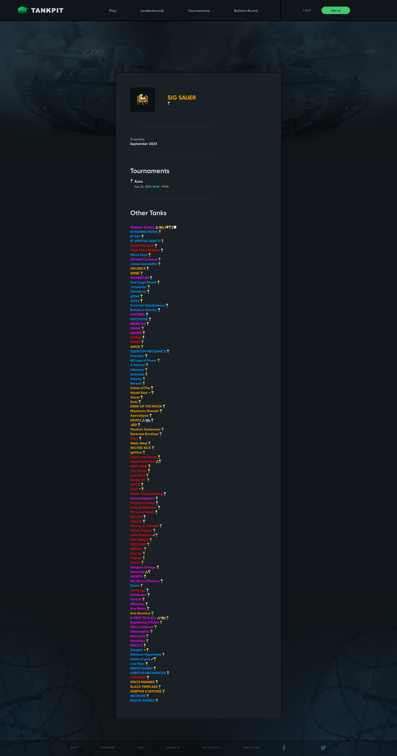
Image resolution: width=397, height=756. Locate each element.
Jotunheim (138, 287)
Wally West (139, 443)
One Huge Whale (143, 282)
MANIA (135, 328)
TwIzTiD (136, 521)
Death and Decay (144, 457)
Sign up (336, 10)
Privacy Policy (211, 747)
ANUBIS (136, 333)
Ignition (136, 452)
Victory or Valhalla (144, 526)
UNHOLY (137, 549)
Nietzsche (138, 636)
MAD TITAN (139, 466)
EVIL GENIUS (139, 540)
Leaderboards (152, 11)
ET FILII (135, 236)
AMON (135, 347)
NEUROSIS (138, 324)
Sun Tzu (136, 553)
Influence (137, 370)
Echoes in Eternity (144, 310)
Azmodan (138, 641)
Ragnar (136, 558)
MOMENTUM (140, 278)
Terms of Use (251, 747)
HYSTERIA (138, 314)
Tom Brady (139, 471)
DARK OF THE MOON (146, 406)
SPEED (135, 273)
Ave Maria (138, 608)
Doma (135, 585)
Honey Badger (141, 530)
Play (112, 11)
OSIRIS (135, 342)
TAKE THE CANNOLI (145, 250)
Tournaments (199, 11)
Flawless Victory (142, 227)
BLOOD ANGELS (142, 700)
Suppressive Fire (143, 461)
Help (140, 747)
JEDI (134, 425)
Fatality (136, 379)
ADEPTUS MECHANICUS (148, 673)
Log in (307, 10)
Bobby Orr (138, 480)
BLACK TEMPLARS (144, 687)
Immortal (137, 572)
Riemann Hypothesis (146, 654)
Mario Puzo (139, 255)
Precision (137, 356)
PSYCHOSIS (139, 319)
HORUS (136, 337)
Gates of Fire (140, 388)
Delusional (138, 291)
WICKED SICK (141, 448)
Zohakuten (138, 595)
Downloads (108, 747)
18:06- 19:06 (160, 186)
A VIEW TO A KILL (143, 618)
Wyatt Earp (139, 393)
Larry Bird (138, 475)
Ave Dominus (140, 613)
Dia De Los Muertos (145, 581)
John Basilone (141, 535)
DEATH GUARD (141, 668)
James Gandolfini (144, 264)
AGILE (135, 301)
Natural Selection (144, 507)
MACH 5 (136, 645)
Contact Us (173, 747)
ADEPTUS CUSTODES (146, 691)
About (74, 747)
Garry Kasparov (142, 498)
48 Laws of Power (143, 360)
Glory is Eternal (142, 627)
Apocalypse (139, 415)
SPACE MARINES (142, 682)
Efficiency (137, 604)
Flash (134, 438)
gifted (135, 296)
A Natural (138, 365)
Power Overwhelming (147, 494)
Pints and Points (142, 512)
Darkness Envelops (144, 434)
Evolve (135, 562)
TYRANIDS (138, 677)
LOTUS (135, 484)
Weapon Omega (143, 567)
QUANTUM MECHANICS (148, 351)
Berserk (136, 383)
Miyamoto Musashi (145, 411)
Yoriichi (136, 599)
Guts (134, 402)
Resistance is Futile (145, 622)
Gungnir (136, 650)
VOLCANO (138, 544)
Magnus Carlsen (143, 503)
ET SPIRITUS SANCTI (145, 241)
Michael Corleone (144, 259)
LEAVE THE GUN (142, 246)
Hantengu (138, 590)
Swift (134, 489)
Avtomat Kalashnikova (148, 305)
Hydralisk (137, 374)
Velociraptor (140, 631)
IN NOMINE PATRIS (144, 232)
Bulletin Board (246, 11)
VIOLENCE (138, 268)
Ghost (135, 397)
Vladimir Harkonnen (145, 429)
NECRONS (138, 696)
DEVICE (136, 420)
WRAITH (137, 576)
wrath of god (140, 659)
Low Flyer (137, 664)
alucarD (136, 517)
